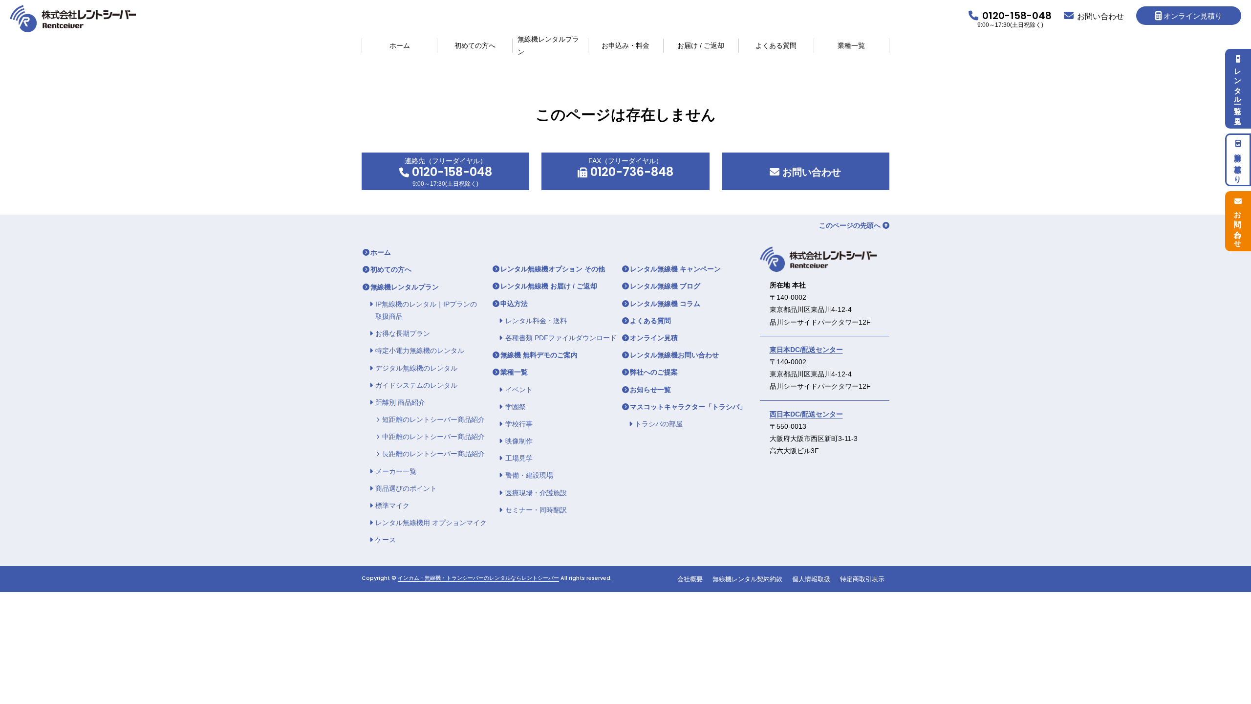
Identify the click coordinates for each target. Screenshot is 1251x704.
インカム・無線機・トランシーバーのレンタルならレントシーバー (478, 578)
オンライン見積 (654, 338)
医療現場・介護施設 (536, 493)
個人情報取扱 (811, 579)
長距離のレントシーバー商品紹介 (433, 454)
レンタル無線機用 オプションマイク (431, 523)
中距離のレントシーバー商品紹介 (433, 436)
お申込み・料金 (625, 45)
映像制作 (519, 441)
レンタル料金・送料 (536, 321)
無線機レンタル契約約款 (747, 579)
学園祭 (515, 407)
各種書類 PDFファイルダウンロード (561, 338)
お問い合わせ (810, 172)
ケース (385, 540)
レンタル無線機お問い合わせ (674, 355)
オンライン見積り (1193, 16)
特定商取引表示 (862, 579)
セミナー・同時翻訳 (536, 510)
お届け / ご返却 (700, 45)
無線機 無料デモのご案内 (539, 355)
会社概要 (690, 579)
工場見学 (519, 458)
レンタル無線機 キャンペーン (675, 269)
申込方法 (514, 304)
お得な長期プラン (402, 333)
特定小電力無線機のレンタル (419, 350)
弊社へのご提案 (654, 372)
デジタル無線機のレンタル (416, 368)
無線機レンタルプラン (548, 46)
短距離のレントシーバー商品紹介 (433, 419)
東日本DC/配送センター (806, 349)
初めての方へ (475, 45)
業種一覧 (851, 45)
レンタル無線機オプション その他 (552, 269)
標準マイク (392, 505)
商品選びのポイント (406, 488)
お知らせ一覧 (650, 390)
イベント (519, 390)
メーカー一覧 (395, 471)
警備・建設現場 (529, 475)
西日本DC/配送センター (806, 414)
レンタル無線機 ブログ (665, 286)
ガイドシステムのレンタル (416, 385)
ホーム (399, 45)
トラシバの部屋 (659, 424)
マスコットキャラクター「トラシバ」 (688, 407)
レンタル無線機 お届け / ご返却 (548, 286)
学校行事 (519, 424)
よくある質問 (776, 45)
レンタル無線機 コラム (665, 304)
